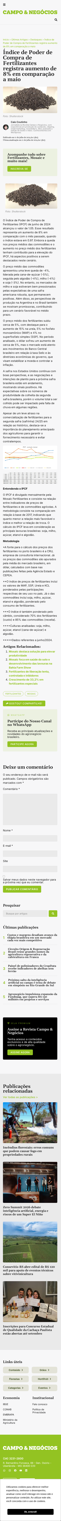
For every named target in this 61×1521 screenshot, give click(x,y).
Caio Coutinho (19, 122)
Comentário (11, 789)
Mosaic (31, 693)
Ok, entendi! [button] (30, 1511)
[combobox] (25, 913)
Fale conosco (39, 1404)
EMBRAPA (8, 1414)
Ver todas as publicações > (20, 1097)
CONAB (7, 1409)
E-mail (8, 845)
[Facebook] (15, 1470)
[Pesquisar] (53, 913)
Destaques (36, 39)
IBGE (5, 1404)
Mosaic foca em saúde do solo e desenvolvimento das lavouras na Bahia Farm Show (30, 663)
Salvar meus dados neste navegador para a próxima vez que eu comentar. (29, 881)
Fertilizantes (13, 693)
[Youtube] (20, 1470)
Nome (8, 830)
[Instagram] (9, 1470)
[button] (4, 5)
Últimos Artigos (19, 39)
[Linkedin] (26, 1470)
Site (5, 861)
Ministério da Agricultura (10, 1421)
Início (6, 39)
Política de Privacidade (39, 1411)
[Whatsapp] (4, 1470)
